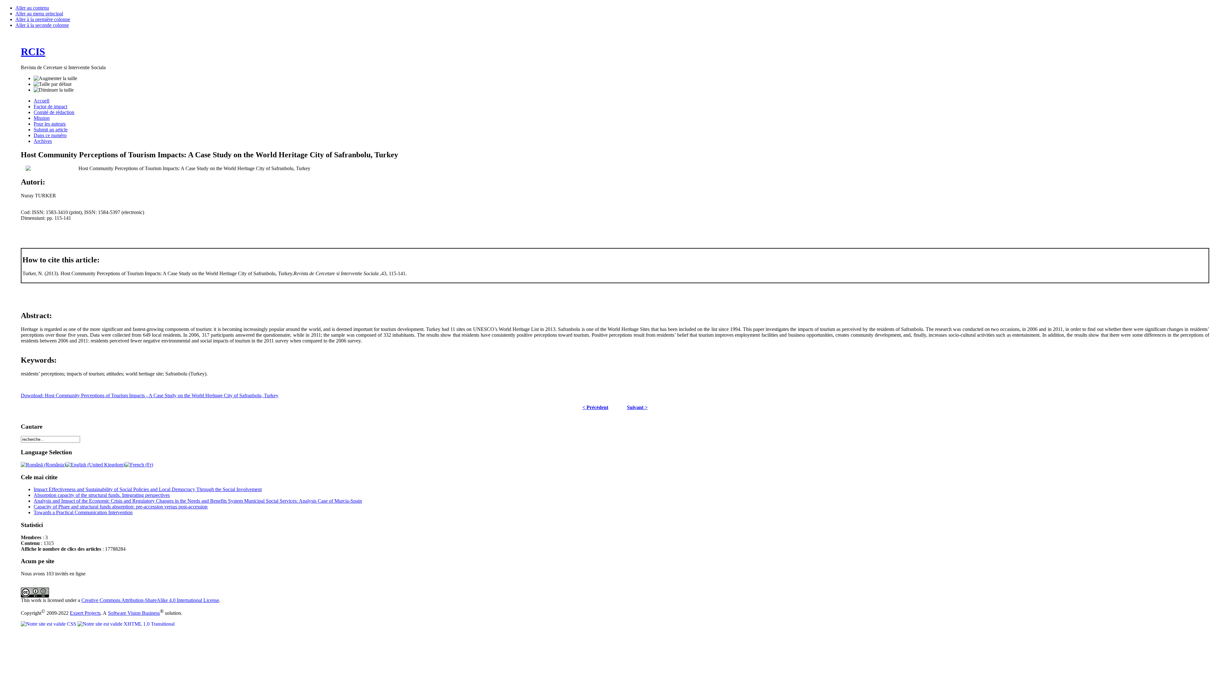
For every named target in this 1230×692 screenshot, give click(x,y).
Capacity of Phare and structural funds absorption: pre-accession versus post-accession (121, 506)
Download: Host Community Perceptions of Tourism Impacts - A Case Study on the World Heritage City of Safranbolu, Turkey (149, 395)
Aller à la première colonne (42, 19)
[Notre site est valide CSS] (49, 624)
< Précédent (595, 407)
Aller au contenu (32, 8)
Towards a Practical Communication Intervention (83, 512)
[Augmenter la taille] (55, 78)
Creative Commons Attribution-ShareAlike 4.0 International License (150, 600)
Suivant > (637, 407)
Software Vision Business (134, 613)
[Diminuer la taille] (54, 90)
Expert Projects (85, 613)
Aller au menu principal (39, 13)
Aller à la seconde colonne (42, 25)
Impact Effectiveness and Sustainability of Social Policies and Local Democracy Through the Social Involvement (148, 489)
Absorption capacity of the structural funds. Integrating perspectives (102, 495)
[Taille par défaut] (52, 84)
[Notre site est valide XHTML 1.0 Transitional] (126, 624)
